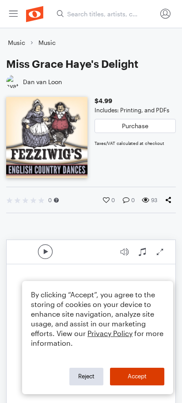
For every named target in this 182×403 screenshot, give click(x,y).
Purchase (135, 125)
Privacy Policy (110, 333)
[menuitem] (13, 14)
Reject (86, 376)
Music (16, 42)
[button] (56, 200)
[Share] (170, 200)
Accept (137, 376)
